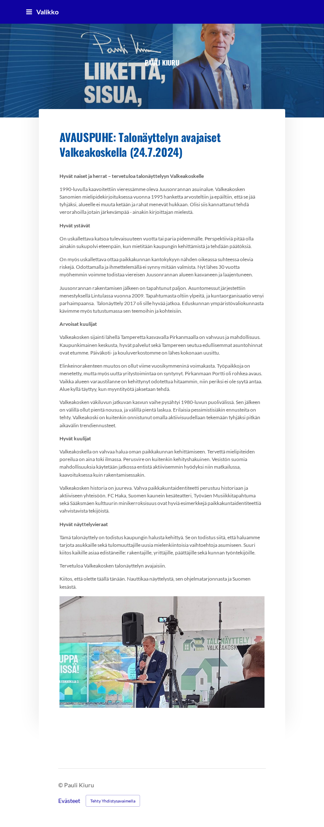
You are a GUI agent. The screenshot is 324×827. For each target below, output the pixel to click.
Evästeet (69, 801)
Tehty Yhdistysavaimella (112, 800)
